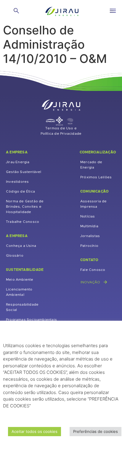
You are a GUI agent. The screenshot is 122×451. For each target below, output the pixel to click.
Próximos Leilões (96, 177)
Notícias (87, 216)
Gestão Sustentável (23, 172)
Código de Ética (20, 191)
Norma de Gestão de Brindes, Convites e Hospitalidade (25, 206)
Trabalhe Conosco (22, 221)
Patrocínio (89, 245)
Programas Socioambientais (31, 319)
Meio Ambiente (19, 279)
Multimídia (89, 226)
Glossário (14, 255)
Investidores (17, 181)
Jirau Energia (18, 162)
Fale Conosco (92, 269)
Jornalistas (90, 236)
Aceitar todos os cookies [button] (34, 431)
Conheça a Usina (21, 245)
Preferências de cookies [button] (95, 431)
